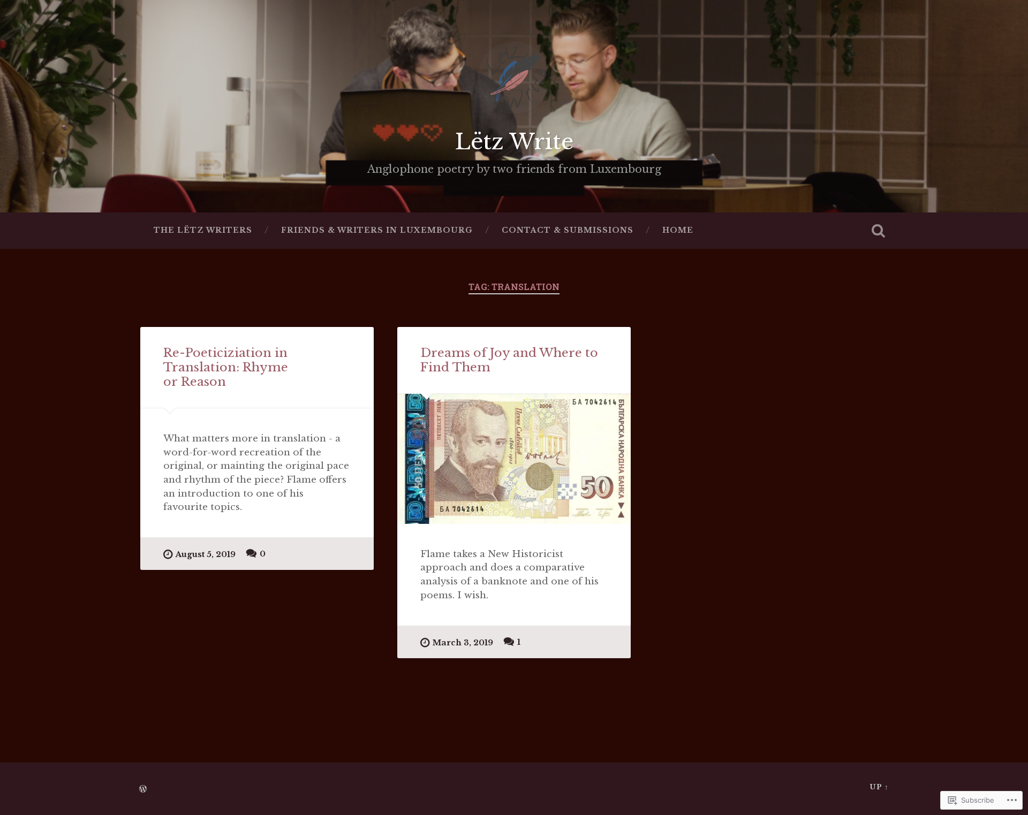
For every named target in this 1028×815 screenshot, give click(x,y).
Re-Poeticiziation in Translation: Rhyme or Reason (225, 367)
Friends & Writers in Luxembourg (377, 230)
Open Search (878, 230)
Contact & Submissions (567, 230)
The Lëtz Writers (203, 230)
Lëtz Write (514, 141)
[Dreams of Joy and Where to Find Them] (514, 459)
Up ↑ (879, 787)
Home (677, 230)
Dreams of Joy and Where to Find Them (509, 360)
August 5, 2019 (206, 554)
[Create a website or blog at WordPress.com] (143, 790)
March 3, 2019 (463, 643)
